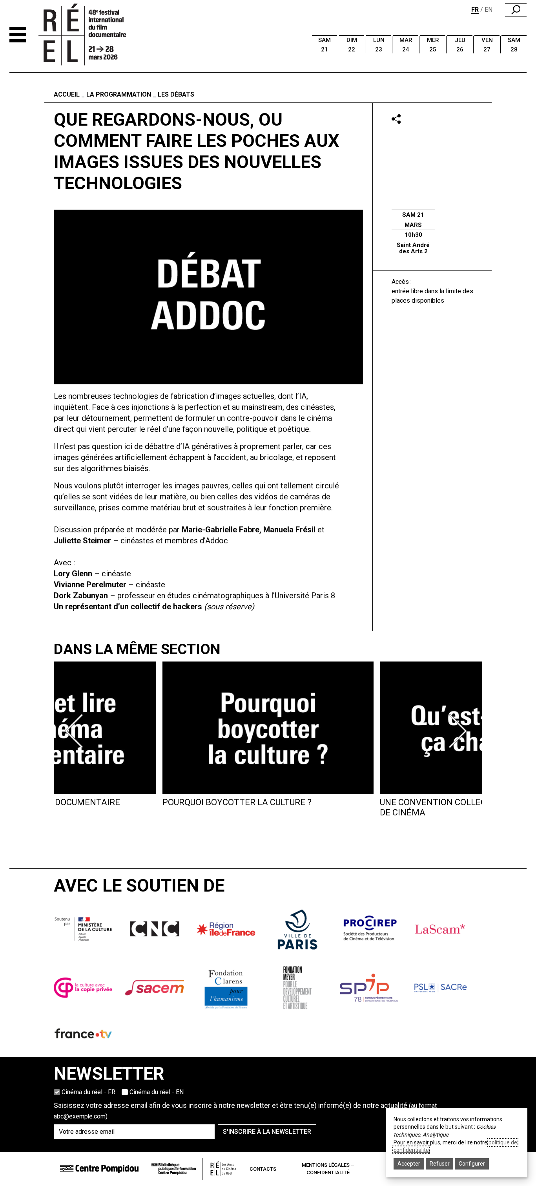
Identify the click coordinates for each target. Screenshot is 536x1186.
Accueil (67, 94)
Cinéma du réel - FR (88, 1092)
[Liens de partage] (396, 119)
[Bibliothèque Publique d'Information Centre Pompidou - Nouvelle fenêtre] (173, 1169)
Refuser (440, 1163)
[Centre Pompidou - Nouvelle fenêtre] (99, 1169)
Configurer (472, 1163)
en (488, 9)
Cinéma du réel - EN (156, 1092)
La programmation (118, 94)
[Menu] (17, 34)
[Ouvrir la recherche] (516, 9)
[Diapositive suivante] (459, 731)
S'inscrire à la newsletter (267, 1131)
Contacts (263, 1169)
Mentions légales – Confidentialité (328, 1169)
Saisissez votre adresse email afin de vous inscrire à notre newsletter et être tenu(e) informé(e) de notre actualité (245, 1110)
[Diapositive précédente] (76, 731)
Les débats (176, 94)
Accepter (408, 1163)
